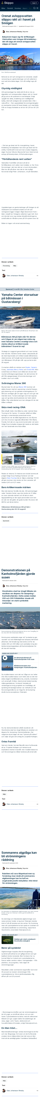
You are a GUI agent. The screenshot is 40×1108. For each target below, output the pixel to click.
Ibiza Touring (11, 478)
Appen (25, 8)
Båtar (3, 8)
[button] (35, 441)
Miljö (14, 266)
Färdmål (10, 8)
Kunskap (18, 8)
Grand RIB (30, 369)
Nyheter (32, 8)
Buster (27, 367)
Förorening (6, 266)
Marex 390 (22, 387)
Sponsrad (6, 521)
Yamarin (34, 367)
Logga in (34, 3)
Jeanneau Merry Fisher (15, 369)
